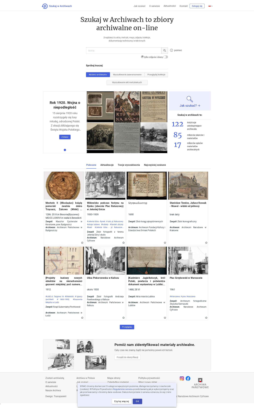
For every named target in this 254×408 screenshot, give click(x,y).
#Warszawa (175, 296)
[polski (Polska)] (210, 6)
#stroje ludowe (93, 224)
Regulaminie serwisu (123, 389)
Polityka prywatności (149, 378)
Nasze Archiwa (53, 390)
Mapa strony (113, 378)
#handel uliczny (116, 224)
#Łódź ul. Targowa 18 (55, 296)
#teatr (89, 227)
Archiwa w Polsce (85, 378)
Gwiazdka (82, 242)
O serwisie (154, 6)
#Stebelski (69, 296)
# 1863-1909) (63, 299)
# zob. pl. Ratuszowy (114, 221)
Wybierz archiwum (97, 74)
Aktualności (170, 6)
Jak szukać (139, 6)
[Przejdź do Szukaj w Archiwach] (59, 6)
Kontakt (184, 6)
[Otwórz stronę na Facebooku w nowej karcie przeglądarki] (189, 378)
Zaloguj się (197, 6)
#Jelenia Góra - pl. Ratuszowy (109, 227)
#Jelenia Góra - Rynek (96, 221)
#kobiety (104, 224)
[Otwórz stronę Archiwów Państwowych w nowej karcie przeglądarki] (200, 384)
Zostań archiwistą (54, 378)
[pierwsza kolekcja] (65, 150)
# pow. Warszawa (188, 296)
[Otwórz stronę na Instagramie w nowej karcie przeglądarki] (182, 378)
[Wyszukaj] (164, 50)
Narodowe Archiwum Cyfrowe (193, 396)
